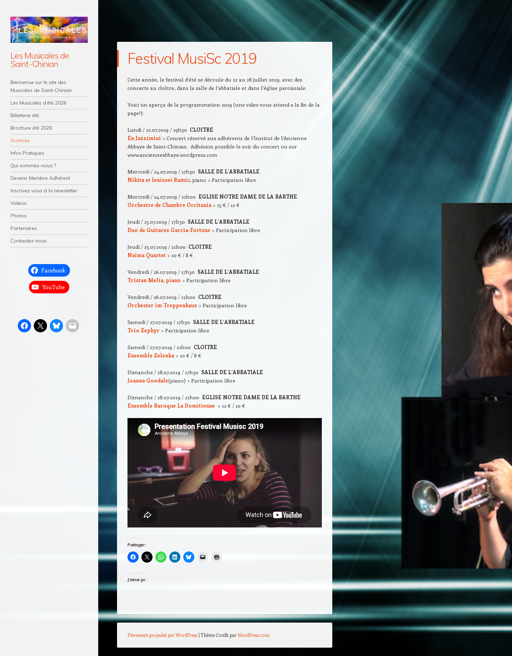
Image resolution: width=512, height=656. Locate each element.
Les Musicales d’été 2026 (38, 103)
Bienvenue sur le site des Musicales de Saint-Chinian (41, 86)
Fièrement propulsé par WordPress (162, 635)
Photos (18, 216)
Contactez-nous (28, 241)
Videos (18, 203)
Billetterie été (24, 115)
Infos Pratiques (27, 153)
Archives (20, 140)
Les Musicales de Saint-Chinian (39, 59)
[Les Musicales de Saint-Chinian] (49, 30)
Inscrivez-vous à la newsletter (43, 190)
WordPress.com (253, 635)
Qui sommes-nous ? (33, 165)
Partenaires (23, 228)
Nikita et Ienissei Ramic (158, 179)
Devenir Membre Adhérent (40, 178)
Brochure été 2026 (31, 128)
